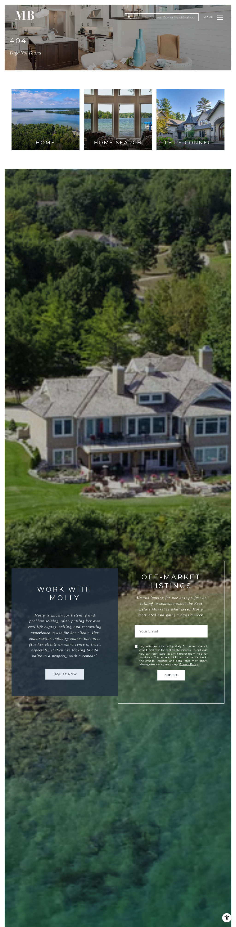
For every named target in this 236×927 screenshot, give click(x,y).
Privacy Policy (188, 664)
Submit (171, 675)
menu (209, 17)
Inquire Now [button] (65, 674)
